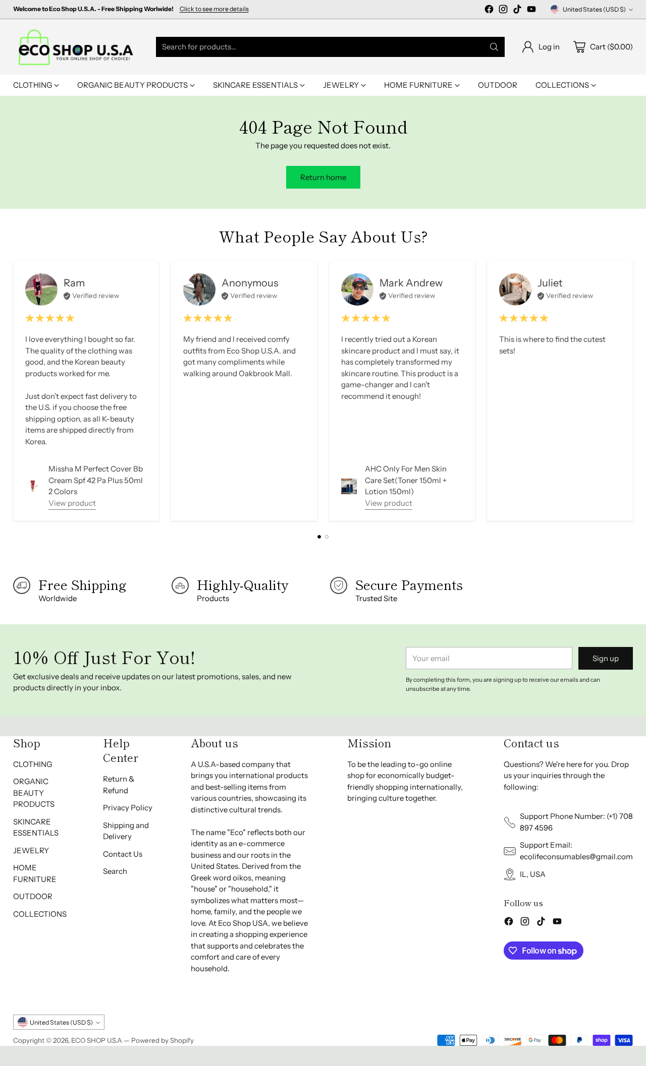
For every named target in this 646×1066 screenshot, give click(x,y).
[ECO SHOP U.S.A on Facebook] (489, 11)
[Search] (494, 46)
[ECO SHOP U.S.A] (76, 47)
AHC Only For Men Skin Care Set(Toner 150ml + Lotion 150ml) (406, 480)
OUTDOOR (32, 896)
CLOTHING (32, 764)
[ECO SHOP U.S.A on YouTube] (531, 11)
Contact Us (122, 854)
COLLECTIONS (40, 914)
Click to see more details (214, 9)
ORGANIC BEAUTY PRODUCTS (34, 793)
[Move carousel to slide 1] (319, 537)
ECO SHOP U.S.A (96, 1040)
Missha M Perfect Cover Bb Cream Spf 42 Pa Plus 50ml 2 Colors (95, 480)
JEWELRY (31, 850)
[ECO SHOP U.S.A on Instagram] (503, 11)
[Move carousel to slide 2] (327, 537)
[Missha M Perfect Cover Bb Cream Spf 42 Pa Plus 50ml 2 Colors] (32, 486)
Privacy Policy (127, 807)
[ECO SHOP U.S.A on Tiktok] (517, 11)
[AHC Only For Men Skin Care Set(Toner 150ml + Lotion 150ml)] (349, 486)
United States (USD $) (594, 9)
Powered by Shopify (162, 1040)
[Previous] (16, 391)
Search (115, 871)
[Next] (630, 391)
